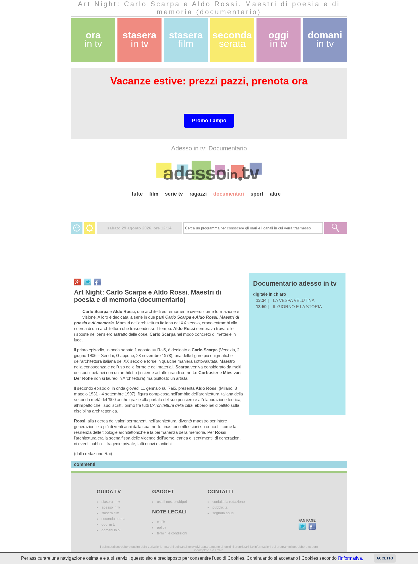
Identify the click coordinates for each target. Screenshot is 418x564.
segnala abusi (223, 513)
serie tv (174, 194)
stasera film (110, 513)
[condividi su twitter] (87, 282)
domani (325, 39)
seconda (232, 39)
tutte (137, 194)
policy (161, 528)
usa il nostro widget (172, 502)
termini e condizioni (172, 533)
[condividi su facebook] (97, 282)
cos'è (161, 522)
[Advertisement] (209, 207)
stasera (139, 39)
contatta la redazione (228, 502)
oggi (278, 39)
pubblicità (219, 507)
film (153, 194)
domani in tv (111, 530)
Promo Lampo (209, 120)
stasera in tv (111, 502)
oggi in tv (108, 524)
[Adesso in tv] (209, 170)
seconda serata (113, 519)
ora (93, 39)
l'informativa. (350, 558)
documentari (228, 194)
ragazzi (198, 194)
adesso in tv (111, 507)
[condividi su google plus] (77, 282)
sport (257, 194)
